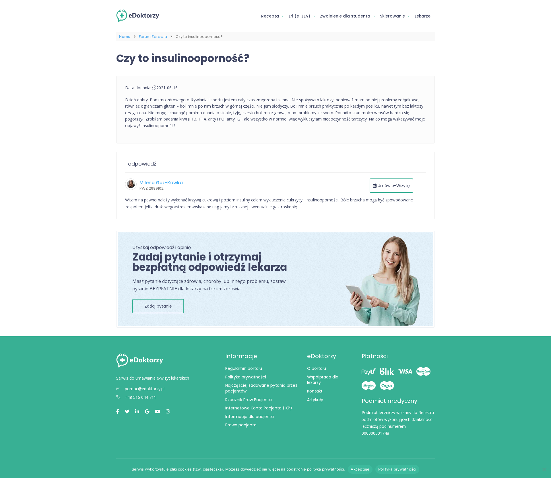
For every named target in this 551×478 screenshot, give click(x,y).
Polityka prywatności (245, 377)
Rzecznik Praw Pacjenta (248, 400)
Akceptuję (360, 469)
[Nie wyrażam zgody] (544, 469)
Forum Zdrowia (153, 36)
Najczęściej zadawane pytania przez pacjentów (261, 388)
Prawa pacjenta (241, 425)
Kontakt (315, 391)
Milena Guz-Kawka (161, 182)
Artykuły (315, 400)
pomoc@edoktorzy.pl (144, 388)
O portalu (316, 368)
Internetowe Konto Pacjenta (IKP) (258, 408)
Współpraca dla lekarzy (322, 380)
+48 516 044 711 (140, 397)
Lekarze (422, 16)
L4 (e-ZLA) (299, 16)
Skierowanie (392, 16)
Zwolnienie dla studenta (345, 16)
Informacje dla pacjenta (249, 416)
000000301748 (375, 433)
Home (124, 36)
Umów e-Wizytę (393, 186)
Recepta (270, 16)
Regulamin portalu (243, 368)
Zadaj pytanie (158, 306)
